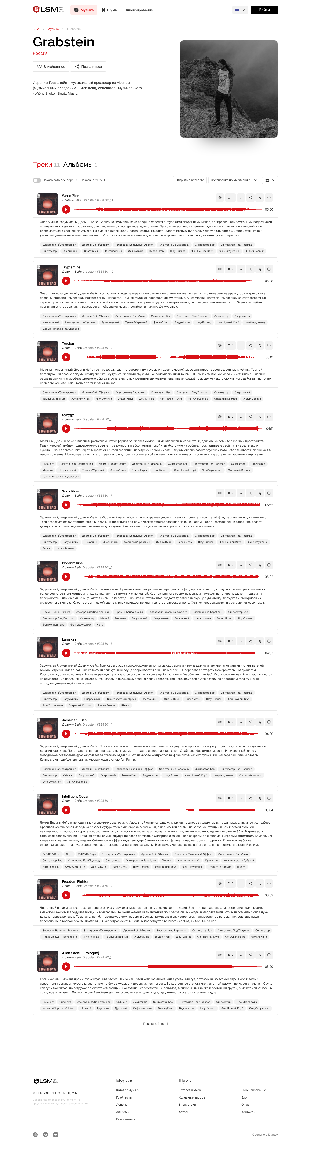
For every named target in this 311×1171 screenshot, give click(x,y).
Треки (46, 164)
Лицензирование (138, 10)
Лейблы (122, 1105)
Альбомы (80, 164)
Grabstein (89, 200)
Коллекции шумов (192, 1097)
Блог (244, 1097)
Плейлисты (124, 1097)
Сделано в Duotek (265, 1135)
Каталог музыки (127, 1090)
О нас (245, 1105)
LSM (36, 29)
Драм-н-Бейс (72, 200)
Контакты (248, 1112)
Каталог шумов (190, 1090)
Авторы (184, 1112)
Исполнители (125, 1119)
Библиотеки (187, 1105)
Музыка (53, 29)
